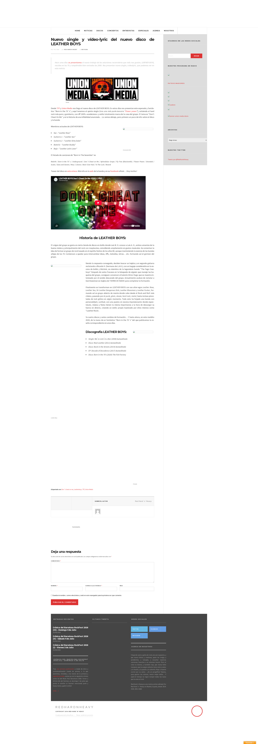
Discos (99, 31)
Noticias (88, 31)
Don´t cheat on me (67, 489)
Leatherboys (78, 489)
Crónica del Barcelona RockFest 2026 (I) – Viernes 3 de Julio (70, 646)
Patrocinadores (176, 83)
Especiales (143, 31)
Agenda (156, 31)
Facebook (114, 171)
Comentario (56, 561)
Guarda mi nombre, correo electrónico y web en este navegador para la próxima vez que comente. (87, 595)
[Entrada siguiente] (82, 503)
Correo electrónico (93, 585)
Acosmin (90, 715)
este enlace (72, 171)
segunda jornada (58, 676)
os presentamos (75, 62)
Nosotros (169, 31)
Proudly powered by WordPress (64, 715)
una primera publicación (65, 669)
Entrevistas (128, 31)
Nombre (54, 585)
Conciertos (113, 31)
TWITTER (135, 629)
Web (121, 585)
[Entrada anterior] (61, 503)
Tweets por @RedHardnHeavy (178, 159)
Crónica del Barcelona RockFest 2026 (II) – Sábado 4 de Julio (70, 637)
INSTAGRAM (136, 635)
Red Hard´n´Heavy (70, 49)
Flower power (131, 111)
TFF (58, 108)
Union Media (67, 108)
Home (77, 31)
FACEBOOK (154, 629)
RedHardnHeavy (74, 707)
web (91, 171)
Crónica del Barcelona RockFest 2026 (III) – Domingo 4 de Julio (70, 628)
